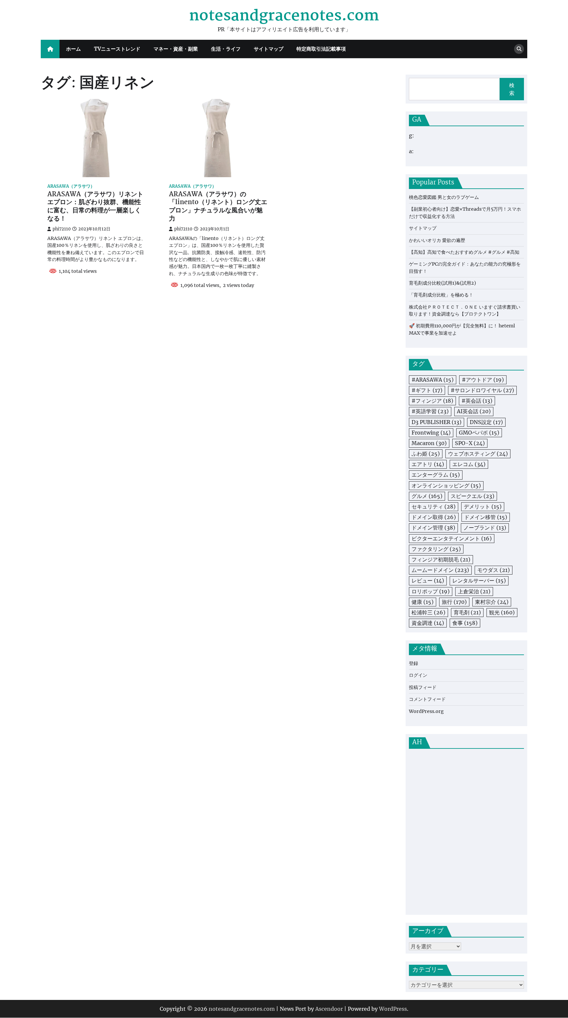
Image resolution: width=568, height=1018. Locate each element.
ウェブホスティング (478, 453)
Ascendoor (329, 1009)
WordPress (393, 1009)
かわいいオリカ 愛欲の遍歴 (437, 240)
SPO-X (470, 443)
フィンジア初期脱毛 (441, 559)
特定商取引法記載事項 (321, 49)
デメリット (483, 506)
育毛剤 (467, 612)
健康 (423, 602)
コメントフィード (427, 699)
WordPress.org (426, 711)
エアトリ (428, 464)
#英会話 (477, 400)
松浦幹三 (428, 612)
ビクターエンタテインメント (452, 538)
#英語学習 (430, 411)
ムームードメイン (440, 570)
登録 (413, 663)
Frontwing (431, 432)
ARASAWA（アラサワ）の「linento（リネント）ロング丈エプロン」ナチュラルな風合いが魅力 (218, 207)
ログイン (418, 675)
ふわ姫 (426, 453)
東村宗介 (492, 602)
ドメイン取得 (434, 517)
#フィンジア (432, 400)
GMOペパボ (479, 432)
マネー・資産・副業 (176, 49)
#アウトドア (483, 379)
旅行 (454, 602)
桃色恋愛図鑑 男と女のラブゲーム (444, 197)
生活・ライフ (226, 49)
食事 (465, 623)
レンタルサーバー (479, 580)
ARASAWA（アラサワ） (71, 186)
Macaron (429, 443)
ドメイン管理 (433, 527)
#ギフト (427, 390)
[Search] (519, 49)
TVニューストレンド (117, 49)
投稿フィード (423, 687)
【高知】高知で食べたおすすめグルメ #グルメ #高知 (464, 252)
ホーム (73, 49)
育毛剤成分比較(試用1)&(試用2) (442, 283)
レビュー (428, 580)
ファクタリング (436, 549)
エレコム (468, 464)
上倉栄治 (474, 591)
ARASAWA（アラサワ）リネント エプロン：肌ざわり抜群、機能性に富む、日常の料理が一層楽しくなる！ (95, 207)
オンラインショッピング (446, 485)
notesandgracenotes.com (284, 16)
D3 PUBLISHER (437, 422)
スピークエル (472, 496)
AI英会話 (474, 411)
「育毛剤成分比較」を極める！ (441, 295)
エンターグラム (436, 474)
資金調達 (428, 623)
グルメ (427, 496)
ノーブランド (484, 527)
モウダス (493, 570)
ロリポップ (431, 591)
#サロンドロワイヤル (482, 390)
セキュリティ (434, 506)
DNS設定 (486, 422)
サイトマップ (268, 49)
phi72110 (62, 228)
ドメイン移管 (485, 517)
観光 (502, 612)
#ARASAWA (433, 379)
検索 (511, 89)
